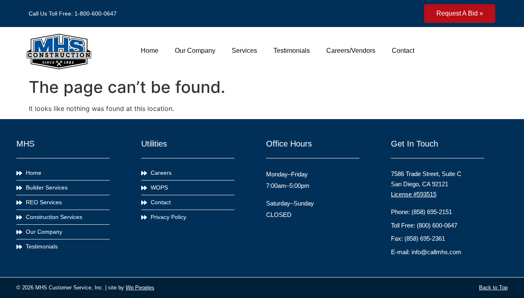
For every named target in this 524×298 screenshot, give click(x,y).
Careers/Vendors (350, 50)
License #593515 (413, 194)
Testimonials (291, 50)
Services (244, 50)
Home (149, 50)
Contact (403, 50)
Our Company (195, 50)
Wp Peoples (140, 287)
